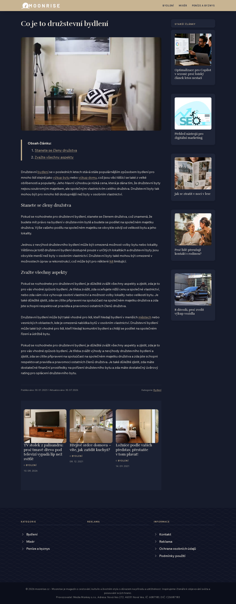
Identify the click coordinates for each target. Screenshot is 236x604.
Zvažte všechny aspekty (54, 157)
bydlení (42, 172)
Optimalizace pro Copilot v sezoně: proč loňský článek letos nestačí (193, 74)
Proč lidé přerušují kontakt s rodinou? (188, 252)
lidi (111, 261)
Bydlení (168, 5)
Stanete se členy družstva (56, 150)
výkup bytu (61, 177)
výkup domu (88, 177)
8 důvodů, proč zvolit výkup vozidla (189, 312)
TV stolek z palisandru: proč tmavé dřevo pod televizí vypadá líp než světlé (43, 452)
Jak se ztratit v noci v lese (192, 194)
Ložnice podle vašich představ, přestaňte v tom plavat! (134, 450)
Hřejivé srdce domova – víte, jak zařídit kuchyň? (90, 447)
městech (144, 317)
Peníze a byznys (203, 5)
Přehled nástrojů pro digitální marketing (189, 136)
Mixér (183, 5)
